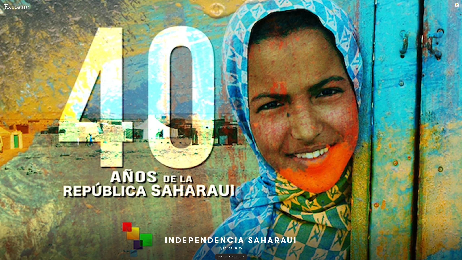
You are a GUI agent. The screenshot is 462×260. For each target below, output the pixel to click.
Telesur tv (233, 248)
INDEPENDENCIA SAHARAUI (231, 240)
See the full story (231, 256)
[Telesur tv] (457, 5)
